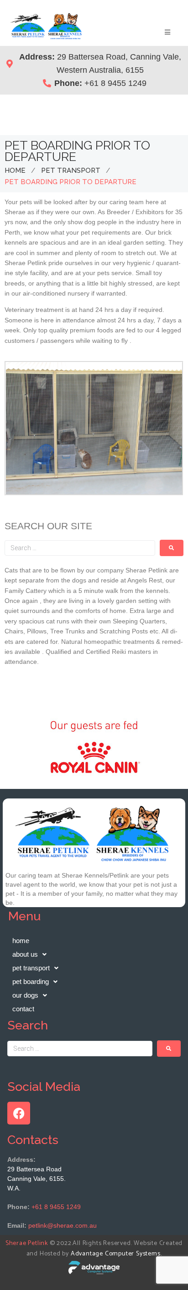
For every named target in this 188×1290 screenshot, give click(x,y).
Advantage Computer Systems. (116, 1254)
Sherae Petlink (26, 1243)
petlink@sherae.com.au (62, 1225)
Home (15, 170)
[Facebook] (18, 1113)
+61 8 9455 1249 (56, 1206)
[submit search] (171, 548)
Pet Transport (70, 170)
